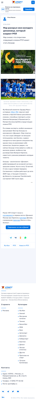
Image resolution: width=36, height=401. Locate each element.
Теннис (22, 321)
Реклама (6, 310)
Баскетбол (23, 324)
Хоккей (22, 313)
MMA (21, 327)
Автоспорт (23, 333)
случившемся (8, 215)
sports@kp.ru (12, 384)
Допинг (22, 344)
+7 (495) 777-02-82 (16, 381)
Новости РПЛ (24, 245)
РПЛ (14, 245)
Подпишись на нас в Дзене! (18, 227)
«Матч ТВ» (15, 112)
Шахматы (22, 336)
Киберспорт (23, 339)
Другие (22, 352)
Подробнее (28, 9)
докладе (23, 218)
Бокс (21, 330)
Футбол (7, 245)
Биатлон (22, 342)
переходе (16, 220)
